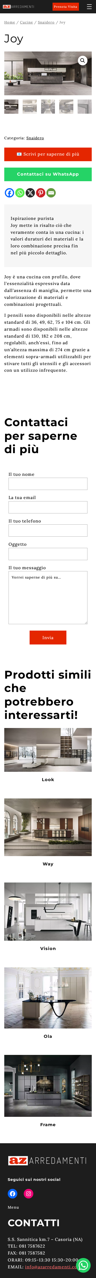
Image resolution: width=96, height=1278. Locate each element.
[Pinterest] (40, 192)
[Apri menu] (89, 7)
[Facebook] (9, 192)
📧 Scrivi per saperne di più (48, 154)
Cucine (26, 22)
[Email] (51, 192)
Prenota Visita (65, 7)
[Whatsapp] (20, 192)
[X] (30, 192)
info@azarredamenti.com (53, 1266)
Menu (13, 1207)
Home (9, 22)
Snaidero (46, 22)
